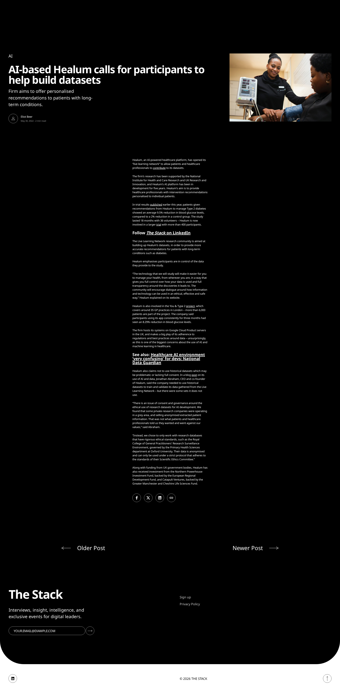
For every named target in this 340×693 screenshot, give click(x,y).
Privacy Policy (190, 604)
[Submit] (90, 631)
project (190, 306)
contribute (159, 168)
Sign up (185, 597)
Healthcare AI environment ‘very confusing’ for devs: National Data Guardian (168, 358)
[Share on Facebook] (136, 498)
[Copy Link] (171, 498)
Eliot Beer (26, 116)
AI (10, 56)
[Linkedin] (12, 678)
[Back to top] (327, 678)
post (194, 375)
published (156, 204)
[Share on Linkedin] (160, 498)
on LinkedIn (168, 232)
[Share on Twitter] (148, 498)
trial (158, 224)
